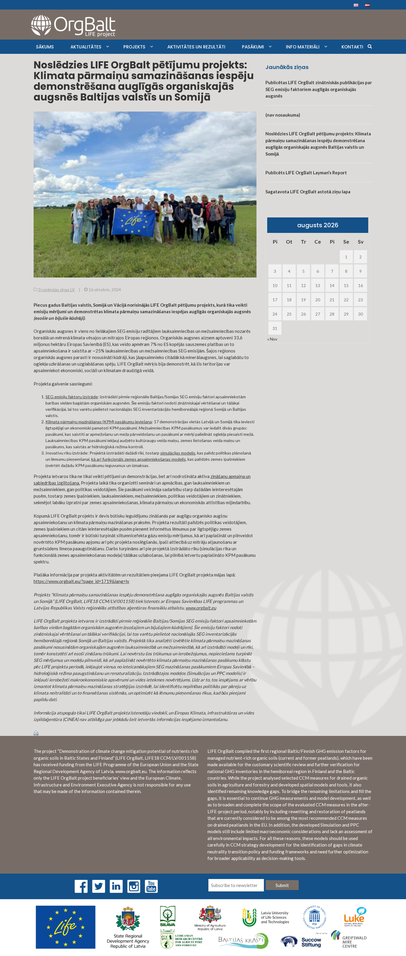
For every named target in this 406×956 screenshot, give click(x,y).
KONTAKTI (352, 47)
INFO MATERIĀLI (303, 47)
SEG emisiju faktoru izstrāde (71, 396)
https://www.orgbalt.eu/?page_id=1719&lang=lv (81, 581)
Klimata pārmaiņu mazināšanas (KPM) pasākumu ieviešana (98, 421)
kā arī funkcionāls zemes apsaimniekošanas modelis (138, 459)
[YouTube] (151, 885)
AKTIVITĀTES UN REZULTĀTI (196, 47)
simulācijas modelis (177, 452)
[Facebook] (81, 885)
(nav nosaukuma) (282, 114)
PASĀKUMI (253, 47)
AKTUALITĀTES (85, 47)
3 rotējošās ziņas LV (56, 289)
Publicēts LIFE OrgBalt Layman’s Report (306, 172)
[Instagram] (133, 885)
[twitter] (98, 885)
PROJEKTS (134, 47)
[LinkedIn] (116, 885)
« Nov (272, 338)
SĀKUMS (45, 47)
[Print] (36, 732)
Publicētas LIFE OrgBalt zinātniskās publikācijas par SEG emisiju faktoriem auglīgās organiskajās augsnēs (318, 89)
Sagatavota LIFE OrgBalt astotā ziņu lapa (307, 191)
